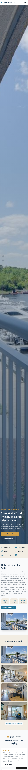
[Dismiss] (26, 768)
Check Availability (7, 607)
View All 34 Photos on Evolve (14, 723)
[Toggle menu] (25, 2)
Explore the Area (8, 538)
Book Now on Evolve (10, 534)
